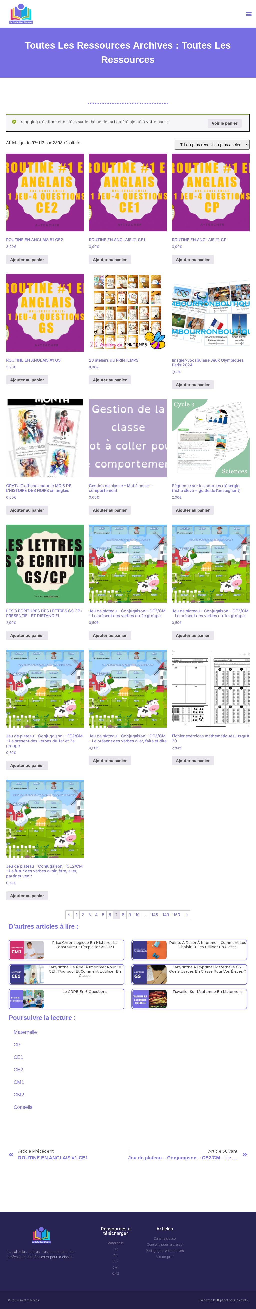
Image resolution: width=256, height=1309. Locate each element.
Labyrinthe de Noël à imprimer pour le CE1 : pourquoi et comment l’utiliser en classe (85, 971)
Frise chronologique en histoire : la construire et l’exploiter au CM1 (85, 944)
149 (165, 914)
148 (155, 914)
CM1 (19, 1082)
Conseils (23, 1107)
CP (17, 1044)
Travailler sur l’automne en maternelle (207, 991)
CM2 (19, 1094)
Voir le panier (225, 123)
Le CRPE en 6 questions (85, 991)
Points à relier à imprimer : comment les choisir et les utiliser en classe (207, 944)
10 (138, 914)
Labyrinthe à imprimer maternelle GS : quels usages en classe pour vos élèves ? (207, 969)
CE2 (18, 1069)
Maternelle (25, 1032)
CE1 (18, 1057)
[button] (249, 14)
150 (177, 914)
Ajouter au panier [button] (27, 259)
